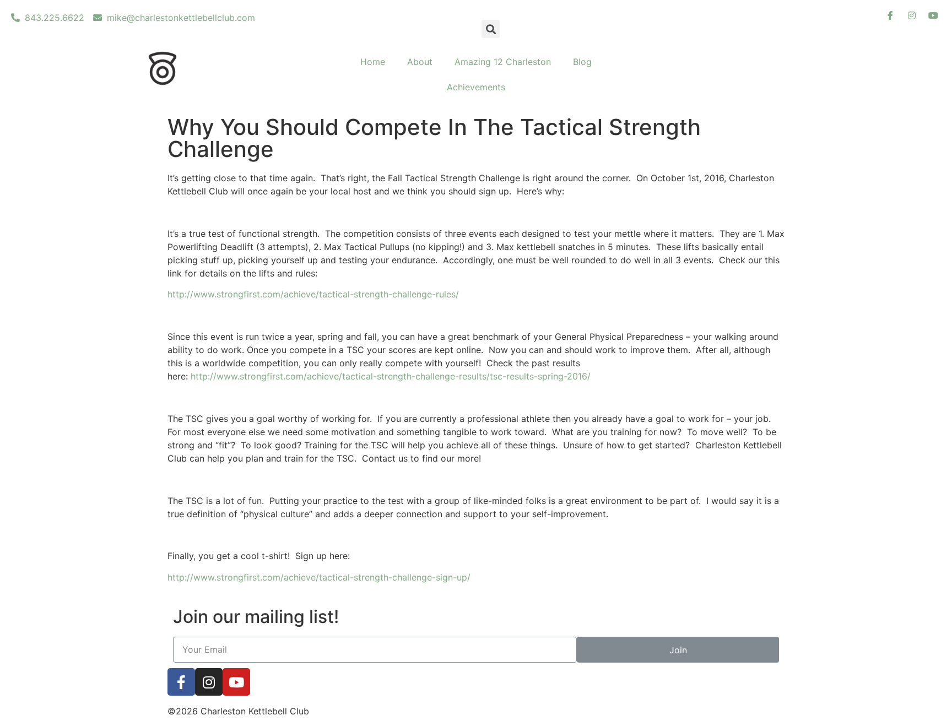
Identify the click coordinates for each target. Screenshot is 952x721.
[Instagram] (209, 682)
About (419, 61)
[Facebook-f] (181, 682)
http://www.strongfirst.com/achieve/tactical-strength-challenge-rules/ (313, 294)
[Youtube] (236, 682)
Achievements (476, 87)
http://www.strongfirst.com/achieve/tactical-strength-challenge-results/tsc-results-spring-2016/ (391, 376)
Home (372, 61)
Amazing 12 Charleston (503, 61)
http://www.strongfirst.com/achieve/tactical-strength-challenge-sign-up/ (318, 577)
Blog (582, 61)
